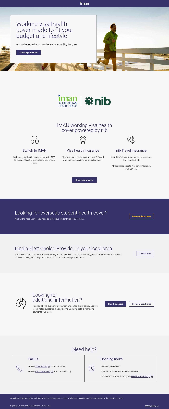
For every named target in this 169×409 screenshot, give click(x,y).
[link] (42, 366)
